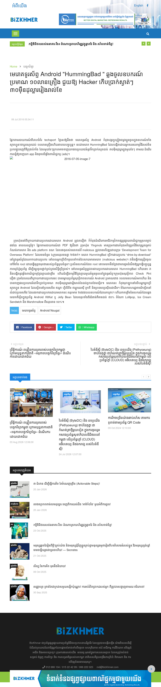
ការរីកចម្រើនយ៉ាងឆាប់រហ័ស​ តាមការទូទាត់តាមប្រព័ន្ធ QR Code (129, 420)
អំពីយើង (19, 5)
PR (12, 524)
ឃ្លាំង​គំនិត (14, 483)
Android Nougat (49, 310)
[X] (80, 678)
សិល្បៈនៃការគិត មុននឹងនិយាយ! (49, 566)
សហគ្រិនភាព (14, 504)
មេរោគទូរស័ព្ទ (29, 310)
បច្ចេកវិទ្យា (18, 394)
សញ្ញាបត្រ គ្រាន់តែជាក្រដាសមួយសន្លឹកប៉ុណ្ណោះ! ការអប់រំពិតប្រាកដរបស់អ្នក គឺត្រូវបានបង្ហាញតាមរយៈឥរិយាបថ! (89, 586)
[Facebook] (147, 5)
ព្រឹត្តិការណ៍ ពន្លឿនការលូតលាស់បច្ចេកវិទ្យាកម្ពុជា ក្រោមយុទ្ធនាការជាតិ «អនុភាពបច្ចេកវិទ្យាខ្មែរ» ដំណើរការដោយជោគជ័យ (31, 429)
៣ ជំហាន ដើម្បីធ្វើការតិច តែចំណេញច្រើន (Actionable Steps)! (66, 483)
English (138, 5)
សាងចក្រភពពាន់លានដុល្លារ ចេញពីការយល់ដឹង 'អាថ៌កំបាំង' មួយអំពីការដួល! (72, 504)
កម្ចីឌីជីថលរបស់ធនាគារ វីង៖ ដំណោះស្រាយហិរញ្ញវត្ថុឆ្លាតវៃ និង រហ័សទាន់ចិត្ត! (72, 525)
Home (13, 66)
